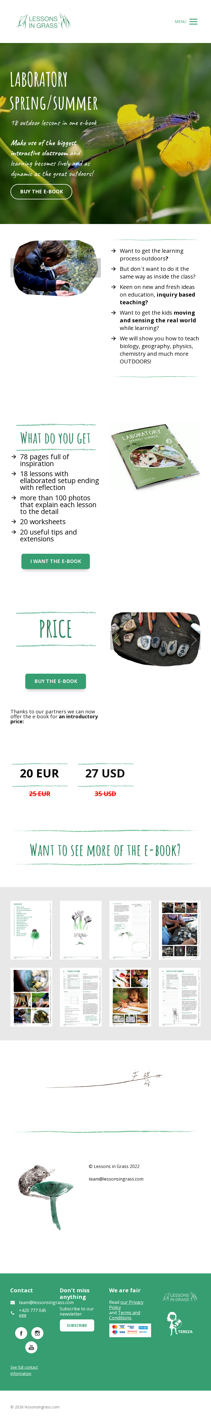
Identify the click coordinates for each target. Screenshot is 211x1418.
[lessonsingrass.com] (43, 21)
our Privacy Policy (126, 1304)
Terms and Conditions (124, 1315)
